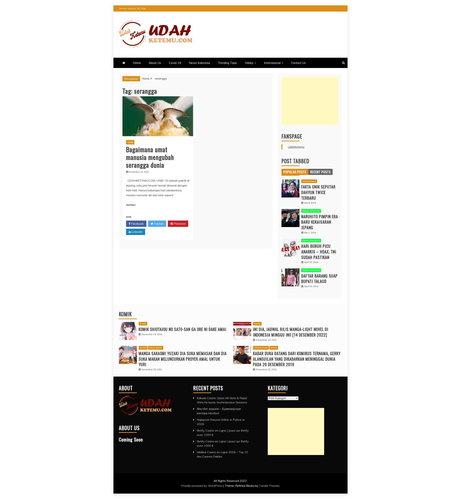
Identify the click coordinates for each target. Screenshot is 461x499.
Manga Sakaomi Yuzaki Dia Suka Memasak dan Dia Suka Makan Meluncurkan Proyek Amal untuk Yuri (183, 358)
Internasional (272, 63)
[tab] (294, 172)
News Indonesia (199, 63)
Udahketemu (296, 147)
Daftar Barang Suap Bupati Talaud (319, 278)
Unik (130, 142)
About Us (155, 63)
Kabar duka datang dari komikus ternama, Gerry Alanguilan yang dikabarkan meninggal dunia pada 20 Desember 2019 (297, 358)
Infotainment (309, 181)
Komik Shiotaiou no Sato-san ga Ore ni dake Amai (182, 329)
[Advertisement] (310, 101)
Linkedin (136, 232)
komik (143, 323)
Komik (125, 314)
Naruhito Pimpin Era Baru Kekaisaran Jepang (319, 222)
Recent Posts (320, 172)
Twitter (158, 223)
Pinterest (179, 223)
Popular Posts (294, 172)
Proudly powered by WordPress (202, 485)
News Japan (155, 347)
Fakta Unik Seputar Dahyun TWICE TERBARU (318, 192)
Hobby (249, 63)
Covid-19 (175, 63)
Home (137, 63)
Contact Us (298, 63)
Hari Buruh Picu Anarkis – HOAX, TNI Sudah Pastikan (318, 251)
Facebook (137, 223)
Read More (130, 205)
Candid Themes (269, 485)
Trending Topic (227, 63)
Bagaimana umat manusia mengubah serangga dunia (150, 157)
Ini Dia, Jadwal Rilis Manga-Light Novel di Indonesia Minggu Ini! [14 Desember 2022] (290, 332)
